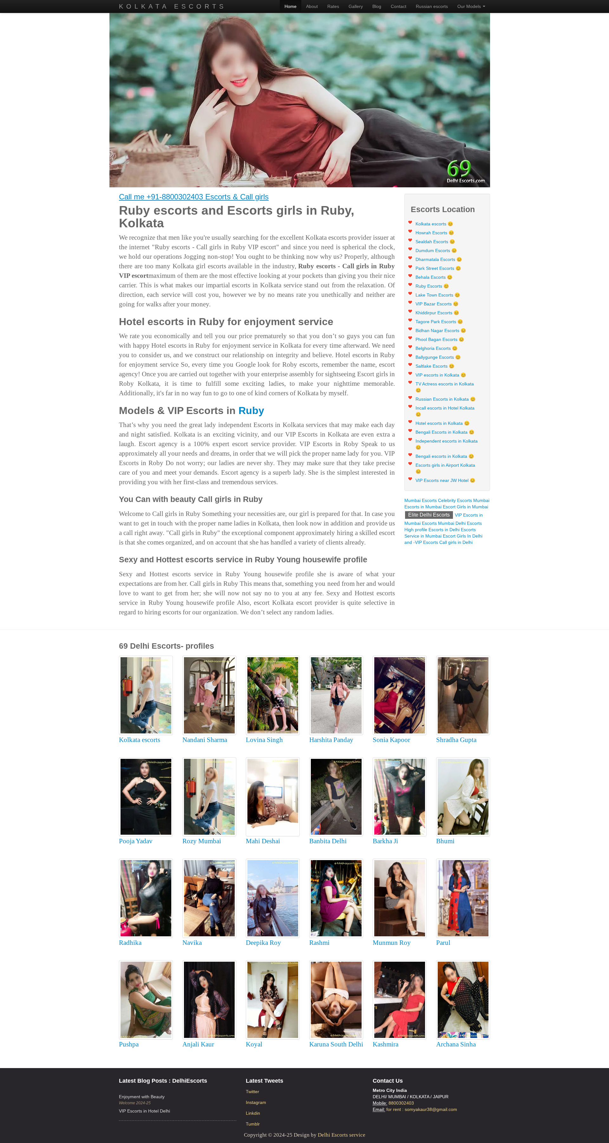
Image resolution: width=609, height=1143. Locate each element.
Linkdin (253, 1113)
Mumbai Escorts (420, 500)
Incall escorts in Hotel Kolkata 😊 (445, 411)
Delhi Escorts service (341, 1135)
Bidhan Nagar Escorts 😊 (441, 330)
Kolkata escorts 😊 (434, 223)
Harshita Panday (331, 740)
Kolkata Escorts (172, 6)
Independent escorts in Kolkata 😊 (447, 444)
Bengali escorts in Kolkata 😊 (445, 456)
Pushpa (129, 1044)
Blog (376, 6)
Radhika (130, 942)
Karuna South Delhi (336, 1044)
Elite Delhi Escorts (429, 515)
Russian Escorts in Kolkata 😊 (445, 399)
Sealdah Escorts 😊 (435, 241)
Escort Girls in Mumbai (465, 506)
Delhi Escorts (468, 523)
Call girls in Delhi (456, 542)
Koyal (254, 1044)
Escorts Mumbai (438, 523)
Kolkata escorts (139, 740)
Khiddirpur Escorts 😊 (437, 312)
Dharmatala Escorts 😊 (439, 259)
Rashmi (319, 942)
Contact (398, 6)
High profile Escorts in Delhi (432, 529)
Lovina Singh (264, 740)
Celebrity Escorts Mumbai (463, 500)
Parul (443, 942)
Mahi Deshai (263, 841)
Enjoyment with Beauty (142, 1096)
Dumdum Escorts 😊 (436, 250)
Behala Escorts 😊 (434, 277)
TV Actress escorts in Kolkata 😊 (445, 387)
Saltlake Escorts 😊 (435, 366)
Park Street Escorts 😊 (438, 268)
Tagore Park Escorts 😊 (439, 321)
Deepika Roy (263, 942)
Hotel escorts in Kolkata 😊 (442, 423)
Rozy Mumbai (201, 841)
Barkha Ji (385, 841)
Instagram (256, 1102)
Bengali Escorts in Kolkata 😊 (445, 432)
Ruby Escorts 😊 (432, 286)
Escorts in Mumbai (423, 506)
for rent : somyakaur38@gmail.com (421, 1109)
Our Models (469, 6)
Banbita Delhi (328, 841)
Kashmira (385, 1044)
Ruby (251, 410)
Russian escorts (432, 6)
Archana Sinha (456, 1044)
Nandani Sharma (204, 740)
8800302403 (401, 1103)
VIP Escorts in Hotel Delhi (144, 1110)
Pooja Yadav (136, 841)
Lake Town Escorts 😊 (438, 294)
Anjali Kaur (198, 1044)
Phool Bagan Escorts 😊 (440, 339)
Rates (333, 6)
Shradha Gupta (456, 740)
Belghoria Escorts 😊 (436, 348)
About (312, 6)
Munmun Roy (392, 942)
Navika (192, 942)
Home (291, 6)
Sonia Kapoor (391, 740)
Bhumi (445, 841)
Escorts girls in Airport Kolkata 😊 (445, 468)
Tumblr (253, 1123)
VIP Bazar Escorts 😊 (437, 303)
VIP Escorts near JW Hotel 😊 (445, 480)
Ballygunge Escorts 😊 (438, 357)
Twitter (252, 1091)
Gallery (356, 6)
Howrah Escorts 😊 (435, 232)
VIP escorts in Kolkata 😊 (441, 375)
